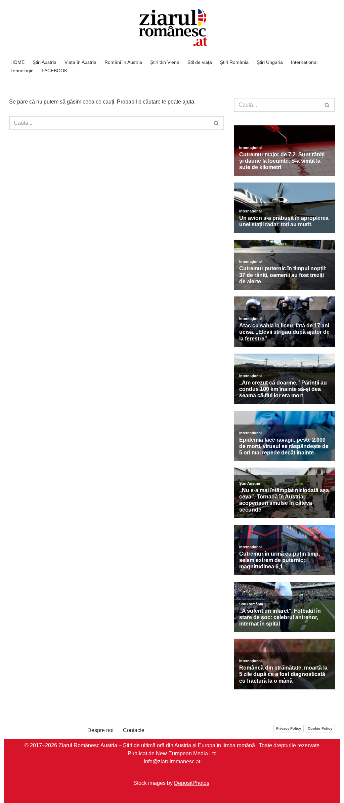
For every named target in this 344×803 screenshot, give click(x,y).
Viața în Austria (80, 62)
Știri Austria (44, 62)
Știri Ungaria (270, 62)
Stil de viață (199, 62)
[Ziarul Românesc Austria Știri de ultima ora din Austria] (172, 27)
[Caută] (216, 123)
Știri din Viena (164, 62)
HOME (17, 62)
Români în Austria (123, 62)
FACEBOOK (54, 70)
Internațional (304, 62)
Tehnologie (22, 70)
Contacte (133, 730)
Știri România (234, 62)
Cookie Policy (320, 728)
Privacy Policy (288, 728)
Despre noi (100, 730)
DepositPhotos (191, 783)
